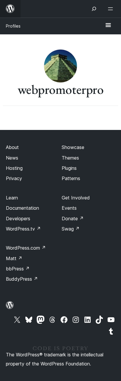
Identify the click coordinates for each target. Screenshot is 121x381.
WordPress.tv (23, 229)
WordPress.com (26, 248)
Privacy (14, 178)
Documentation (22, 208)
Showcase (73, 147)
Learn (12, 198)
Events (69, 208)
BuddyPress (22, 279)
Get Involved (76, 198)
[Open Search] (94, 9)
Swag (71, 229)
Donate (73, 218)
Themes (70, 158)
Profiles (13, 25)
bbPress (18, 269)
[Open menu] (111, 9)
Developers (18, 218)
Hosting (14, 168)
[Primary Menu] (108, 25)
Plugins (69, 168)
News (12, 158)
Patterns (71, 178)
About (12, 147)
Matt (14, 258)
